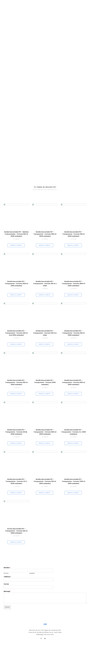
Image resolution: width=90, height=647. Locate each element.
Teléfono (7, 577)
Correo (6, 584)
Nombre (7, 568)
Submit (7, 607)
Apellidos (32, 573)
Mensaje (7, 591)
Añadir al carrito (16, 245)
